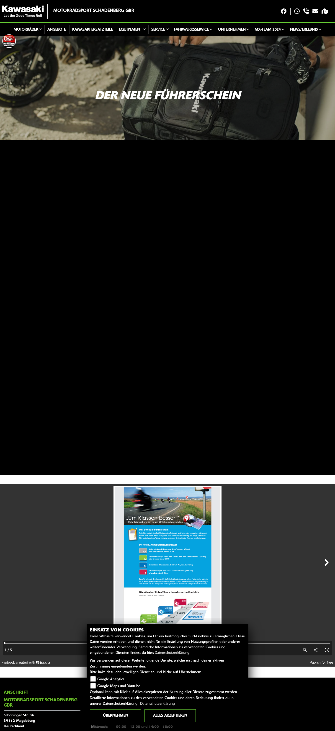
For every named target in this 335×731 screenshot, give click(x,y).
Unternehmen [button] (232, 30)
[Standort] (325, 11)
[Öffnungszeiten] (297, 11)
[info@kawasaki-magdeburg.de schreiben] (315, 11)
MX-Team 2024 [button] (268, 30)
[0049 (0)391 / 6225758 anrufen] (306, 11)
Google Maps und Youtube (118, 686)
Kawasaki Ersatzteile (92, 30)
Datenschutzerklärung (172, 653)
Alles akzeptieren (170, 716)
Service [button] (158, 30)
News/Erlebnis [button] (304, 30)
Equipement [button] (130, 30)
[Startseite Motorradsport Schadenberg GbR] (23, 11)
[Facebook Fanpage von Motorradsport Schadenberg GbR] (283, 11)
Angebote (56, 30)
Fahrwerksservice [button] (191, 30)
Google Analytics (110, 679)
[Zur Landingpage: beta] (9, 41)
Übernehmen (115, 716)
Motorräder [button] (26, 30)
